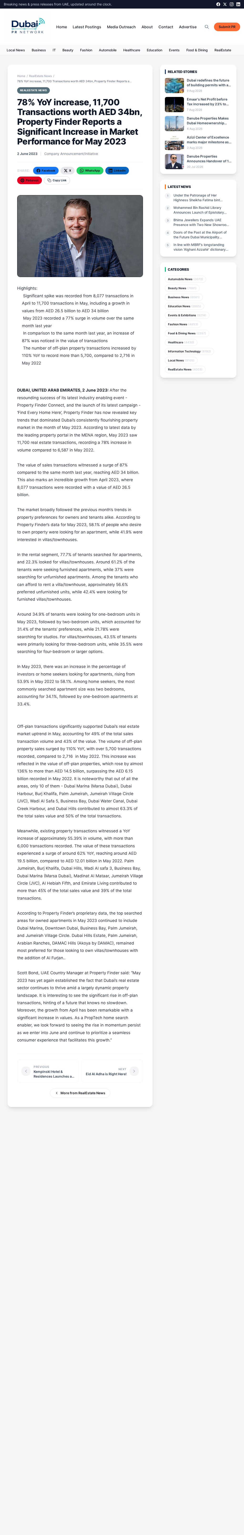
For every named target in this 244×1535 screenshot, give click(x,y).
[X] (225, 4)
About (147, 26)
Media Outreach (121, 26)
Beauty (67, 50)
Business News (184, 297)
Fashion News (183, 324)
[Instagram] (232, 4)
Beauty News (182, 288)
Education (154, 50)
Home (61, 26)
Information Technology (189, 351)
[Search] (207, 27)
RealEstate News (40, 76)
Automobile (108, 50)
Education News (184, 306)
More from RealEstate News (83, 1093)
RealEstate (222, 50)
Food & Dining (197, 50)
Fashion (86, 50)
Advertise (188, 26)
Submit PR (227, 27)
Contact (165, 26)
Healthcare (131, 50)
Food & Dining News (187, 333)
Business (39, 50)
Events (174, 50)
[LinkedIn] (238, 4)
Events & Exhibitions (187, 315)
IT (54, 50)
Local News (16, 50)
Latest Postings (87, 26)
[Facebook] (218, 4)
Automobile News (185, 279)
